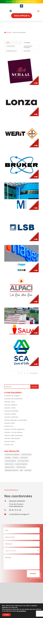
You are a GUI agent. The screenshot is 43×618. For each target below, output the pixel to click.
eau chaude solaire (23, 461)
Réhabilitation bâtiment (11, 470)
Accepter (6, 615)
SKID (21, 470)
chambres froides (26, 454)
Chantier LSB (8, 444)
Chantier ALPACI (9, 441)
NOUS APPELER (21, 15)
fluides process (9, 464)
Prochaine (34, 373)
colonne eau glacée (10, 461)
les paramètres (21, 611)
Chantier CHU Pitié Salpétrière (14, 429)
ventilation (27, 51)
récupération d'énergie (28, 46)
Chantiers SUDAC (10, 408)
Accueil (8, 32)
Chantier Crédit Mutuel (12, 438)
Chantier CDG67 (9, 423)
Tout (7, 42)
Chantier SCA (8, 426)
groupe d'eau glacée (21, 464)
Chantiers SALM (9, 402)
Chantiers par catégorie (12, 396)
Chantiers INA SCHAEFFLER (13, 399)
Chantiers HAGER (10, 414)
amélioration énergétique (12, 454)
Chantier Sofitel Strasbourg (13, 435)
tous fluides (28, 470)
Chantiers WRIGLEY (10, 405)
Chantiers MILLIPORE (11, 411)
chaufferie (15, 457)
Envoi (33, 573)
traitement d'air (11, 51)
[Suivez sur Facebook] (21, 6)
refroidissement (20, 467)
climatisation (10, 46)
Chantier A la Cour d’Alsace (13, 432)
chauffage (27, 42)
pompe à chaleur (9, 467)
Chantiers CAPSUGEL (11, 417)
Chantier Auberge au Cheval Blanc (15, 420)
